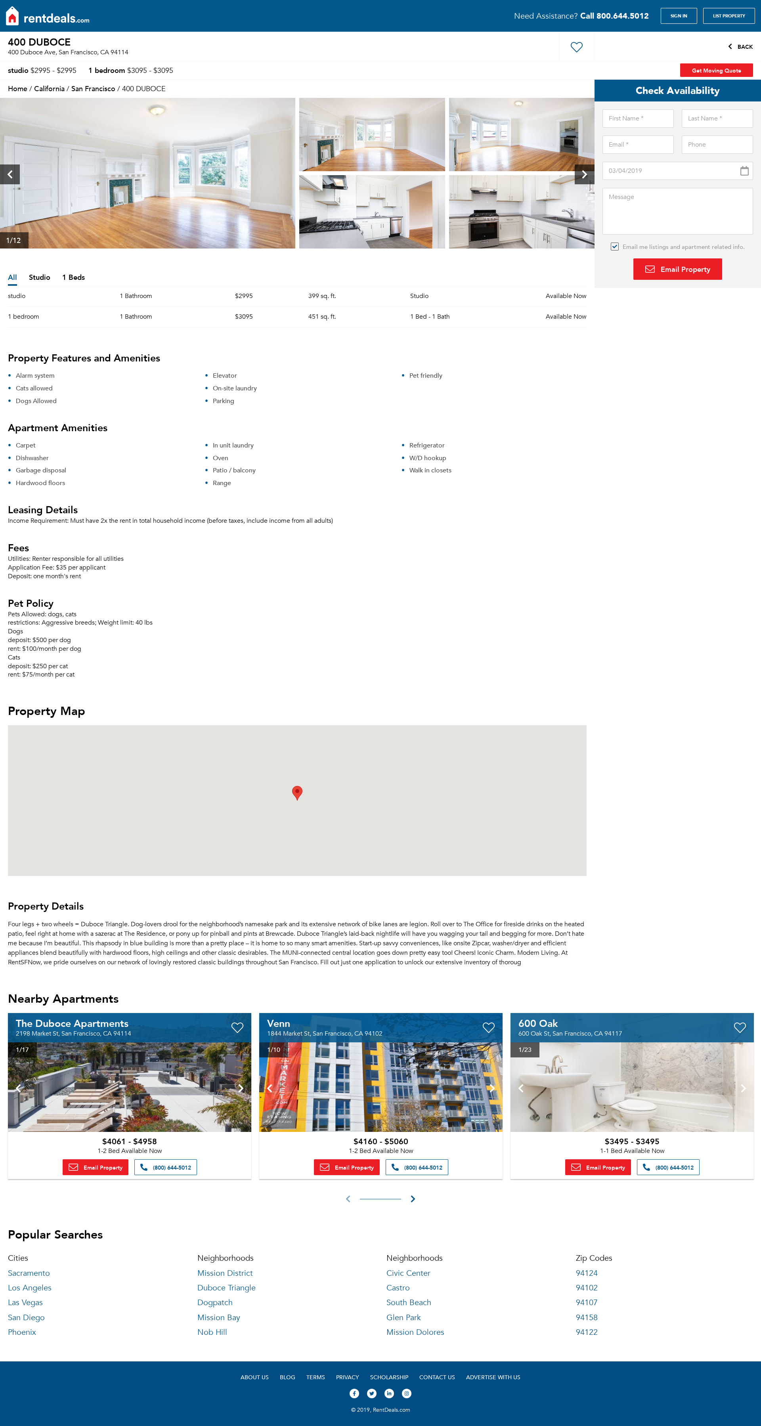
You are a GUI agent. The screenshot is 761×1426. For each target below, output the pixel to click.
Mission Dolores (415, 1332)
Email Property (684, 269)
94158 (587, 1318)
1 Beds (73, 277)
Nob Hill (212, 1332)
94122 (587, 1332)
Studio (39, 277)
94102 (587, 1288)
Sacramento (29, 1273)
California (49, 88)
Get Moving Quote (716, 70)
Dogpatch (215, 1302)
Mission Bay (218, 1318)
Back (744, 46)
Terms (315, 1377)
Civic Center (408, 1273)
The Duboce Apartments (72, 1023)
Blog (287, 1377)
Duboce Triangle (226, 1288)
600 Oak (538, 1023)
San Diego (26, 1318)
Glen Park (403, 1318)
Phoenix (22, 1332)
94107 (587, 1302)
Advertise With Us (493, 1377)
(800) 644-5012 (171, 1167)
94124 (587, 1273)
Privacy (347, 1377)
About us (255, 1377)
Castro (398, 1288)
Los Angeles (30, 1288)
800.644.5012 (614, 15)
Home (17, 88)
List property (729, 15)
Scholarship (389, 1377)
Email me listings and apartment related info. (684, 246)
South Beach (408, 1302)
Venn (278, 1023)
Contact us (437, 1377)
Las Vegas (25, 1302)
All (12, 277)
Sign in (679, 15)
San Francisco (93, 88)
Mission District (225, 1273)
